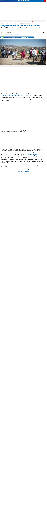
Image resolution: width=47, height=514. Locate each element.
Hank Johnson (17, 34)
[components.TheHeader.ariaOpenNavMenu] (7, 1)
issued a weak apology (34, 154)
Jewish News (11, 23)
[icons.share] (45, 1)
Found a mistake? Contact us (23, 171)
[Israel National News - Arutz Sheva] (23, 1)
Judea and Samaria (5, 34)
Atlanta (11, 34)
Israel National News (4, 23)
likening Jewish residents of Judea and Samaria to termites (17, 95)
